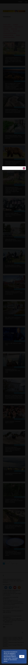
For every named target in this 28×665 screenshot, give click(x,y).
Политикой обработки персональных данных (11, 659)
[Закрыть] (24, 168)
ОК (22, 656)
